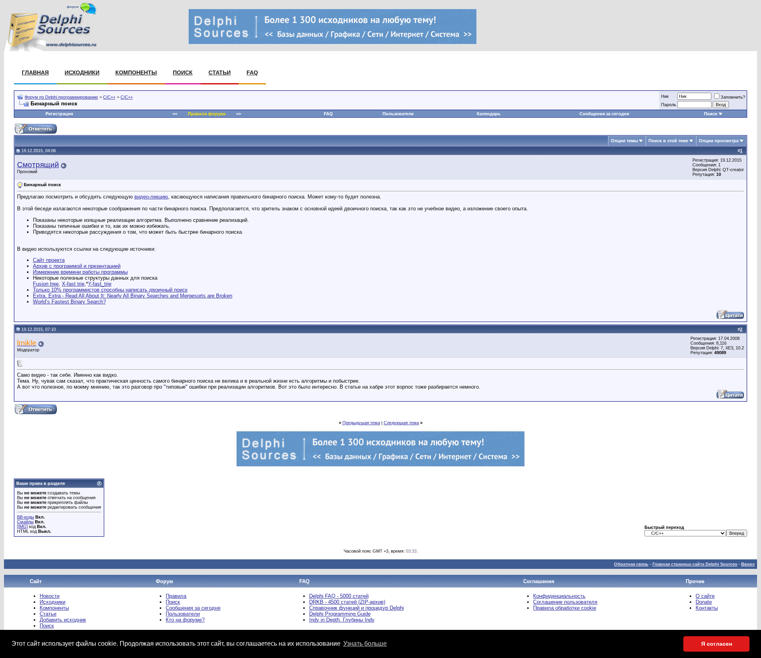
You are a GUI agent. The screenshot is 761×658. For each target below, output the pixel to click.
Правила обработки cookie (564, 608)
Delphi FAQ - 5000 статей (339, 596)
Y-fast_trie (99, 284)
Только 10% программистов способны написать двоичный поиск (110, 290)
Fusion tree (46, 284)
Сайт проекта (49, 260)
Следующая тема (401, 422)
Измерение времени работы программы (80, 272)
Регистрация (59, 113)
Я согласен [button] (716, 644)
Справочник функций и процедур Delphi (356, 608)
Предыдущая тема (361, 422)
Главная (35, 72)
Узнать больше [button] (365, 643)
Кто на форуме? (185, 620)
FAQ (252, 72)
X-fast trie (73, 284)
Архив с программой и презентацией (76, 266)
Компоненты (136, 72)
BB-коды (25, 517)
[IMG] (22, 526)
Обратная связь (631, 564)
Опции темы (624, 140)
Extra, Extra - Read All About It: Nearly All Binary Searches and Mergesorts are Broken (132, 296)
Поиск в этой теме (668, 140)
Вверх (748, 564)
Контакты (707, 608)
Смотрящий (38, 164)
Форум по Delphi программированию (61, 97)
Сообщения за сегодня (604, 113)
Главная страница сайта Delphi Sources (694, 564)
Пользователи (398, 113)
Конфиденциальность (559, 596)
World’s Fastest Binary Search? (69, 302)
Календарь (489, 113)
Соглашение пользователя (565, 602)
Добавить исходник (63, 620)
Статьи (219, 72)
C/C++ (109, 97)
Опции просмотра (718, 140)
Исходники (82, 72)
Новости (49, 596)
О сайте (705, 596)
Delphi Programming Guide (340, 614)
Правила (176, 596)
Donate (704, 602)
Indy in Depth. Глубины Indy (342, 620)
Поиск (183, 72)
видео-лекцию (151, 197)
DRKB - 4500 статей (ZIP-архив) (347, 602)
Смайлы (25, 521)
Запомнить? (733, 97)
